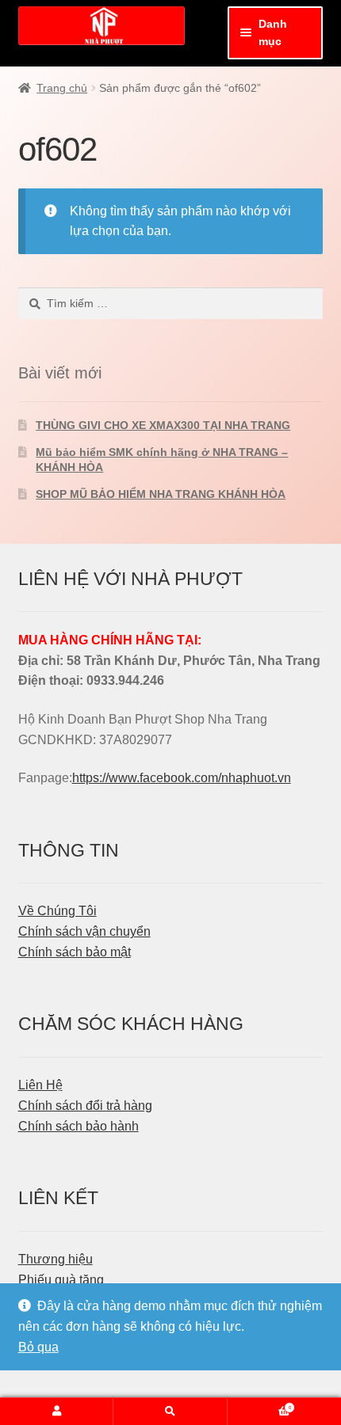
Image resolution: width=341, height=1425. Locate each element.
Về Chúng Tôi (57, 911)
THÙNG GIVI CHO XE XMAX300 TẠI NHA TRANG (163, 425)
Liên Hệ (40, 1085)
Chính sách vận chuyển (84, 931)
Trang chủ (61, 88)
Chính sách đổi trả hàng (85, 1105)
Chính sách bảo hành (78, 1126)
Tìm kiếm (170, 1411)
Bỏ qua (38, 1347)
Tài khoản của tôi (56, 1411)
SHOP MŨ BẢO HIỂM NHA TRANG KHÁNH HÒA (160, 494)
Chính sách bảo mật (74, 952)
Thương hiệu (55, 1259)
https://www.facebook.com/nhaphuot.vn (181, 778)
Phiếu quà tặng (61, 1279)
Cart (259, 1404)
